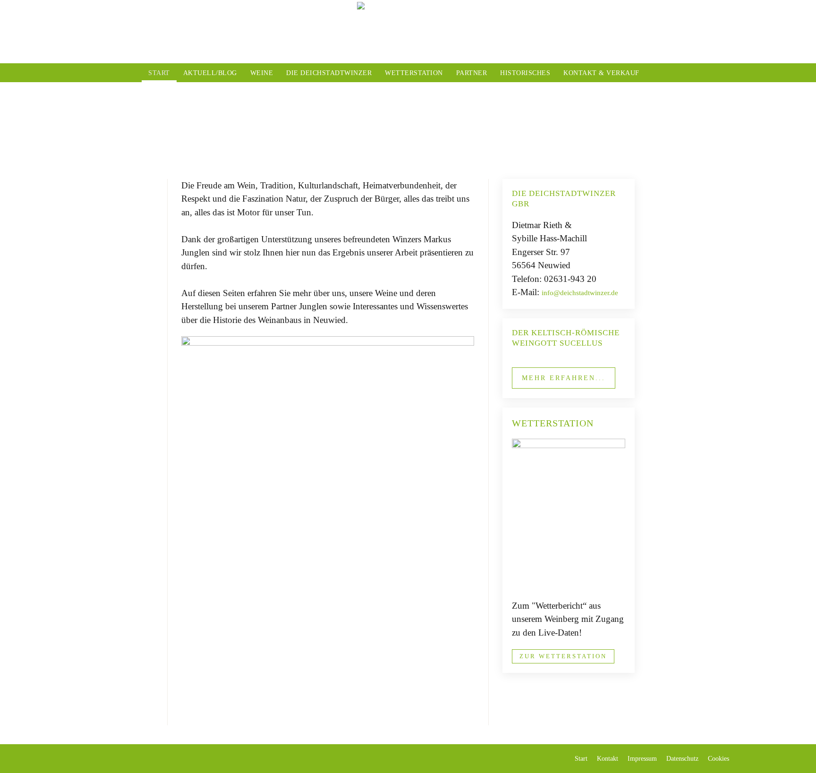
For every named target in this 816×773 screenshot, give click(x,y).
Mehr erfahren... (563, 378)
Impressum (642, 758)
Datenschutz (682, 758)
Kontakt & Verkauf (601, 72)
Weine (261, 72)
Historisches (525, 72)
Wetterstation (414, 72)
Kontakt (607, 758)
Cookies (718, 758)
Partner (471, 72)
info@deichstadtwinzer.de (580, 293)
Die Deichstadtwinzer (329, 72)
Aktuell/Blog (210, 72)
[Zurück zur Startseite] (408, 31)
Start (159, 72)
